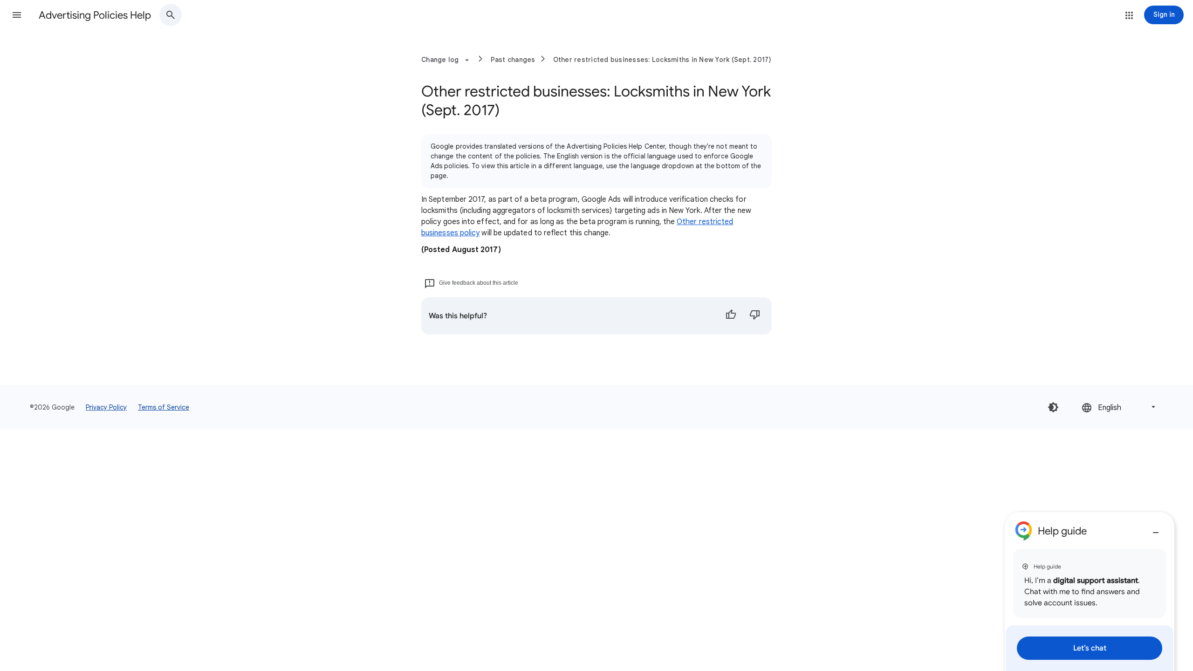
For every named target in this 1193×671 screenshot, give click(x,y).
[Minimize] (1155, 529)
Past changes (513, 59)
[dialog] (1089, 591)
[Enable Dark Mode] (1053, 407)
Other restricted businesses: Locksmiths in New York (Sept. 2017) (662, 59)
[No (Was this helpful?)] (755, 316)
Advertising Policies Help (95, 15)
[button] (17, 15)
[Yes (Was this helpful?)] (730, 316)
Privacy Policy (106, 407)
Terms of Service (163, 407)
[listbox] (1119, 407)
